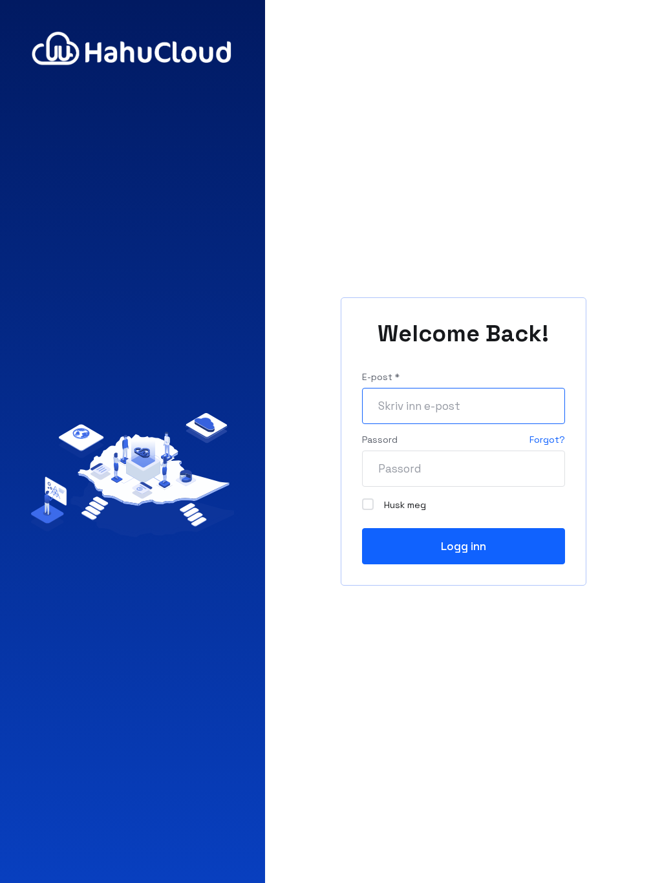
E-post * (381, 377)
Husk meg (405, 505)
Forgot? (547, 439)
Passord (380, 439)
